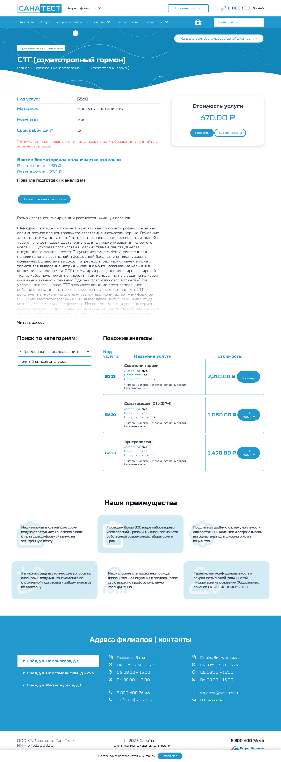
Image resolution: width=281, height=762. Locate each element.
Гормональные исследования (57, 68)
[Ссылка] (39, 8)
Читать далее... (31, 322)
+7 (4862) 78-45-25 (136, 700)
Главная (23, 68)
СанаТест (148, 741)
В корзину (202, 133)
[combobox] (54, 352)
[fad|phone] (223, 8)
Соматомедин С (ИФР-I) (147, 404)
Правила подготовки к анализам (51, 180)
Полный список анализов (42, 361)
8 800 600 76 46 (133, 693)
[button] (248, 377)
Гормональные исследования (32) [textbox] (54, 352)
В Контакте (211, 700)
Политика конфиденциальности (140, 745)
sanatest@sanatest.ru (219, 693)
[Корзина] (197, 22)
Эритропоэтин (138, 442)
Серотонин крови (141, 366)
